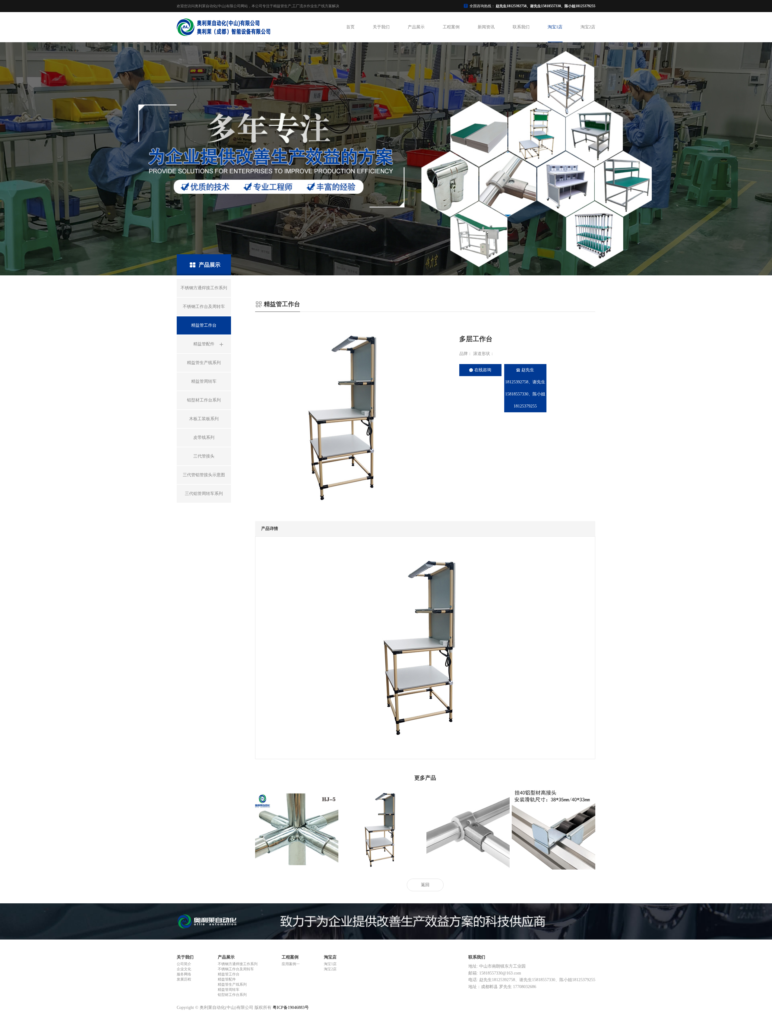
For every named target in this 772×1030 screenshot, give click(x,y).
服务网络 (184, 974)
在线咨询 (482, 370)
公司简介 (184, 964)
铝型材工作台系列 (232, 995)
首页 (350, 27)
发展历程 (184, 979)
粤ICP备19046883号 (291, 1007)
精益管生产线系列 (232, 984)
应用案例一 (291, 964)
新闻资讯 (486, 27)
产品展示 (416, 27)
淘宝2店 (588, 27)
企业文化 (184, 969)
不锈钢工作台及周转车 (236, 969)
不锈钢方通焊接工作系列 (238, 964)
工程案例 (451, 27)
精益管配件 (227, 979)
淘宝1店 (555, 27)
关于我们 (381, 27)
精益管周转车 (228, 989)
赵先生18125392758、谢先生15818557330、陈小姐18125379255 (525, 388)
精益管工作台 (228, 974)
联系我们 (521, 27)
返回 (425, 885)
